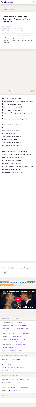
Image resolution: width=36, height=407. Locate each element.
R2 (2, 362)
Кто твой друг (20, 364)
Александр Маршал (8, 347)
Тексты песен (5, 7)
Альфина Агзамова (7, 322)
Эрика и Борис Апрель (8, 387)
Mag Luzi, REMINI (6, 364)
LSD (13, 370)
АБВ (11, 2)
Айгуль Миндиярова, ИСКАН (10, 339)
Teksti (5, 2)
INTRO (9, 362)
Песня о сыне (21, 385)
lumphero (4, 359)
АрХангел (4, 336)
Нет (5, 272)
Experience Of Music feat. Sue (10, 379)
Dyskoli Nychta (21, 367)
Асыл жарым (22, 325)
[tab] (3, 91)
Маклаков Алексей (7, 385)
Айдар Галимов (6, 344)
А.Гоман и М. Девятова (21, 7)
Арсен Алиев (6, 328)
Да (28, 268)
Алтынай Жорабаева (8, 325)
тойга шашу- (19, 342)
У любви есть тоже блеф (21, 328)
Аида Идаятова (6, 342)
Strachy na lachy (6, 382)
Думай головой (16, 336)
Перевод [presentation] (11, 90)
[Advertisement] (18, 69)
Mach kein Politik (16, 390)
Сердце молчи (23, 387)
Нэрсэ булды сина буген (22, 344)
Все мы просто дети (24, 333)
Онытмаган (20, 322)
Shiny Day (26, 379)
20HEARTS (5, 370)
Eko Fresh (4, 390)
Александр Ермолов (8, 333)
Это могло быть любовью (9, 9)
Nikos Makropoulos (7, 367)
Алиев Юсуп (5, 331)
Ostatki (18, 382)
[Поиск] (33, 2)
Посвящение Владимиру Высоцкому (12, 350)
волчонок (16, 331)
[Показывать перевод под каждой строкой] (32, 91)
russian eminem (15, 359)
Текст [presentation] (3, 90)
